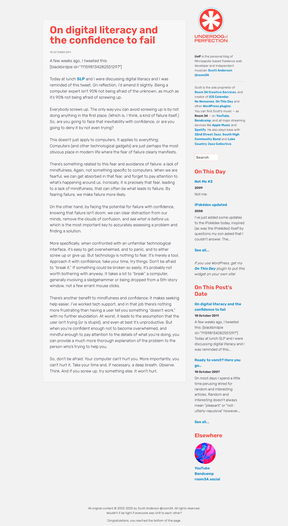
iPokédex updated (211, 205)
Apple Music (221, 125)
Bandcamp (203, 120)
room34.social (207, 479)
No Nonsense (204, 101)
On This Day (224, 101)
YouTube (222, 116)
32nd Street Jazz (208, 134)
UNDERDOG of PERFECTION (218, 21)
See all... (202, 250)
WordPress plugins (217, 106)
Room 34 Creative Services (215, 92)
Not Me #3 (204, 181)
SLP (81, 78)
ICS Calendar (219, 97)
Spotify (200, 130)
